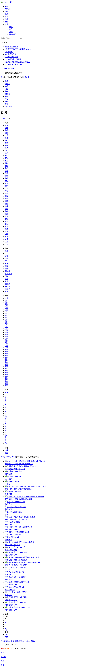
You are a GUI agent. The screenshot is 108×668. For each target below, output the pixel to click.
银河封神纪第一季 (12, 529)
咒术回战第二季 (11, 605)
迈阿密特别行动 (11, 57)
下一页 (7, 634)
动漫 (6, 14)
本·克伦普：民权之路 (13, 64)
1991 (6, 365)
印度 (6, 276)
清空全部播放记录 (7, 68)
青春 (6, 171)
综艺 (6, 17)
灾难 (6, 244)
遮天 (6, 514)
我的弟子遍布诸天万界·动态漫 (16, 565)
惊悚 (6, 176)
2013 (6, 323)
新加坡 (7, 271)
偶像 (6, 231)
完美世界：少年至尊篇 (13, 535)
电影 (6, 11)
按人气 (8, 457)
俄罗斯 (7, 289)
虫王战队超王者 (11, 600)
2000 (6, 348)
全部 (6, 24)
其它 (6, 291)
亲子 (6, 166)
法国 (6, 281)
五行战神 (8, 479)
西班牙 (7, 286)
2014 (6, 321)
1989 (6, 368)
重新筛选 (4, 118)
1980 (6, 386)
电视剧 (7, 9)
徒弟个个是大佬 (11, 550)
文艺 (6, 188)
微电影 (7, 19)
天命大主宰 (9, 579)
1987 (6, 372)
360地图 (25, 641)
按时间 (3, 457)
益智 (6, 153)
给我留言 (32, 641)
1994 (6, 359)
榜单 (11, 29)
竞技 (6, 148)
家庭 (6, 216)
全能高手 (8, 484)
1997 (6, 353)
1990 (6, 367)
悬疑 (6, 211)
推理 (6, 143)
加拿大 (7, 284)
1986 (6, 374)
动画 (6, 199)
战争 (6, 224)
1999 (6, 349)
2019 (6, 311)
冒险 (6, 128)
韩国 (6, 264)
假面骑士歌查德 (11, 585)
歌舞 (6, 214)
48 (6, 630)
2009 (6, 330)
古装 (6, 193)
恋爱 (6, 138)
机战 (6, 156)
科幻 (6, 196)
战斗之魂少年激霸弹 (12, 545)
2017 (6, 315)
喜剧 (6, 226)
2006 (6, 336)
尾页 (6, 637)
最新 (11, 32)
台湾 (6, 258)
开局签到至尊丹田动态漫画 (15, 469)
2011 (6, 327)
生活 (6, 191)
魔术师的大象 (10, 54)
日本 (6, 266)
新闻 (6, 22)
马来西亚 (8, 274)
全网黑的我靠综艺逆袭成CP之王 (17, 62)
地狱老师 (8, 540)
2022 (6, 306)
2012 (6, 325)
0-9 (6, 444)
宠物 (6, 158)
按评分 (13, 457)
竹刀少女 (8, 595)
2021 (6, 308)
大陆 (6, 253)
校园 (6, 186)
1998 (6, 351)
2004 (6, 340)
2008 (6, 332)
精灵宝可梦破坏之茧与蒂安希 (16, 519)
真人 (6, 183)
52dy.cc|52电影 (8, 2)
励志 (6, 168)
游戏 (6, 150)
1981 (6, 384)
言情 (6, 239)
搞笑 (6, 133)
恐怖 (6, 229)
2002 (6, 344)
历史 (6, 209)
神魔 (6, 145)
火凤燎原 (8, 474)
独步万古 (8, 524)
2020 (6, 310)
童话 (6, 181)
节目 (11, 27)
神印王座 (8, 504)
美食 (6, 242)
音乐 (6, 221)
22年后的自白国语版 (13, 59)
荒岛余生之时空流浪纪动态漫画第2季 (19, 464)
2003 (6, 342)
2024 (6, 302)
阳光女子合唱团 (11, 47)
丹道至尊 (8, 494)
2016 (6, 317)
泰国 (6, 269)
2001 (6, 346)
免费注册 (26, 77)
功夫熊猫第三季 (11, 610)
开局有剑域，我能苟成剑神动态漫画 (18, 499)
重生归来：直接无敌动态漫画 (16, 560)
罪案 (6, 234)
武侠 (6, 219)
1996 (6, 355)
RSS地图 (11, 641)
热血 (6, 130)
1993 (6, 361)
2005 (6, 338)
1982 (6, 382)
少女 (6, 135)
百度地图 (18, 641)
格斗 (6, 161)
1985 (6, 376)
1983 (6, 380)
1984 (6, 378)
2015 (6, 319)
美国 (6, 261)
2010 (6, 329)
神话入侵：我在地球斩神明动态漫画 (18, 489)
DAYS (7, 569)
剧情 (6, 201)
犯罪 (6, 204)
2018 (6, 313)
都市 (6, 173)
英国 (6, 279)
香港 (6, 256)
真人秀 (7, 237)
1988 (6, 370)
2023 (6, 304)
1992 (6, 363)
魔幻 (6, 140)
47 (6, 628)
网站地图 (12, 34)
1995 (6, 357)
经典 (6, 178)
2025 (6, 300)
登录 (2, 77)
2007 (6, 334)
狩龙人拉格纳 (10, 590)
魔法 (6, 163)
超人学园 (8, 509)
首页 (6, 6)
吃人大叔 (9, 52)
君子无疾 (8, 574)
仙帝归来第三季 (11, 555)
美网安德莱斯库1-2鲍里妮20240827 (18, 49)
